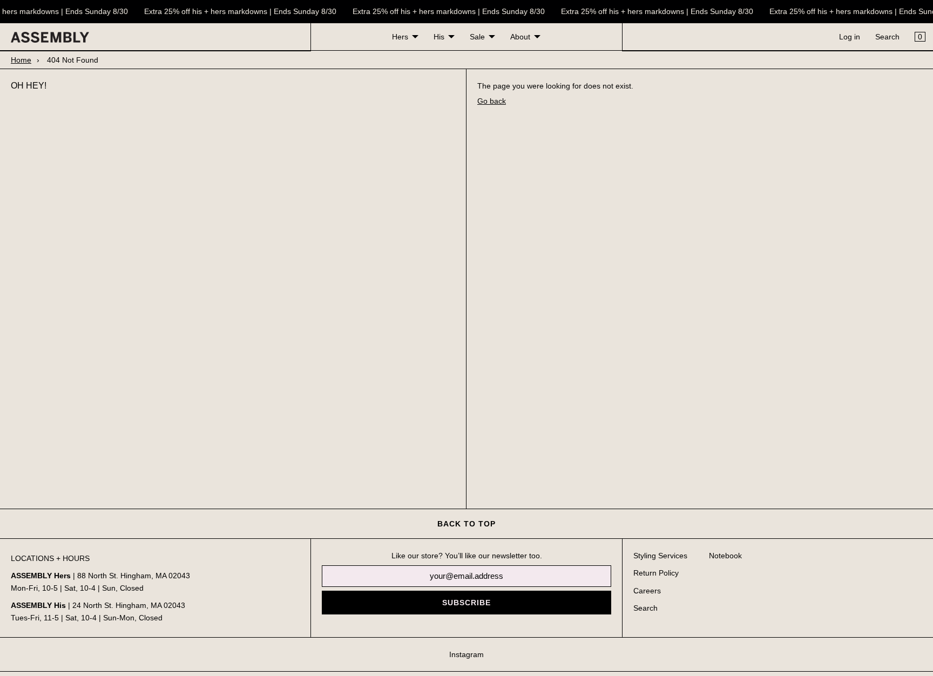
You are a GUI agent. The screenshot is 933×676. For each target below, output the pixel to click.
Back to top (466, 523)
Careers (647, 590)
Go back (491, 101)
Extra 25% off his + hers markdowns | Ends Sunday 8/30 (239, 11)
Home (21, 60)
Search (887, 36)
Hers (400, 36)
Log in (849, 36)
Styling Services (660, 555)
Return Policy (656, 573)
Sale (477, 36)
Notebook (725, 555)
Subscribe (466, 602)
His (439, 36)
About (520, 36)
